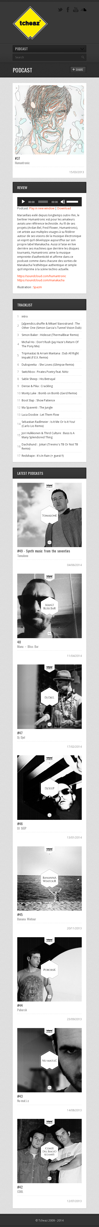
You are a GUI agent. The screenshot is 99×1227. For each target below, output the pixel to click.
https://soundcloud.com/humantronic (41, 276)
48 (19, 642)
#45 (20, 914)
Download (64, 208)
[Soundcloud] (83, 10)
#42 (20, 1187)
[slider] (73, 201)
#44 (20, 1005)
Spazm (37, 287)
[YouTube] (76, 10)
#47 (20, 732)
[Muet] (63, 201)
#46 (20, 823)
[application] (49, 201)
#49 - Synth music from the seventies (43, 550)
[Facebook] (68, 10)
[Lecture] (23, 201)
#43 (20, 1096)
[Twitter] (60, 10)
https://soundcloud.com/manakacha (40, 280)
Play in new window (41, 208)
